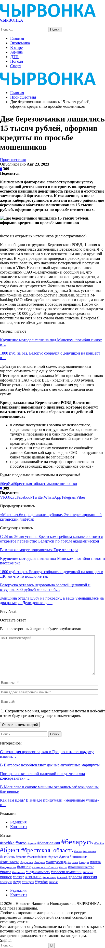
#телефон (28, 882)
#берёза (6, 483)
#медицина (8, 867)
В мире (16, 47)
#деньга (53, 857)
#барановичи (48, 843)
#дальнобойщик (37, 857)
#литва (95, 862)
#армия (32, 843)
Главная (17, 38)
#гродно (21, 857)
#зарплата (9, 861)
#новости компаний (66, 872)
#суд (17, 882)
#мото (63, 867)
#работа (75, 877)
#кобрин (39, 862)
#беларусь (77, 842)
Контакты (18, 826)
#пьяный (62, 877)
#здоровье (26, 862)
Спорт (15, 66)
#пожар (18, 877)
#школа (53, 882)
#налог (5, 872)
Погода (16, 61)
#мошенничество (62, 483)
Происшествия (13, 159)
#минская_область (45, 867)
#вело (78, 851)
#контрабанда (56, 862)
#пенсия (88, 872)
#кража (73, 862)
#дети (64, 857)
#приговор (49, 877)
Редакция (18, 822)
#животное (78, 857)
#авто (21, 842)
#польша (33, 876)
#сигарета (6, 882)
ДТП (14, 57)
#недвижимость (38, 872)
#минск (24, 866)
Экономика (20, 43)
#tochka (7, 843)
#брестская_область (30, 483)
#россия (90, 877)
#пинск (6, 877)
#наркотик (18, 872)
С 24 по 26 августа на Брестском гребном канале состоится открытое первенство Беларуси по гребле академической (51, 538)
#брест (10, 850)
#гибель (7, 856)
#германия (89, 851)
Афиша (16, 52)
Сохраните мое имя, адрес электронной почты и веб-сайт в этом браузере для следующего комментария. (52, 713)
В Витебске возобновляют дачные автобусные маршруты (50, 765)
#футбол (41, 882)
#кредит (84, 862)
